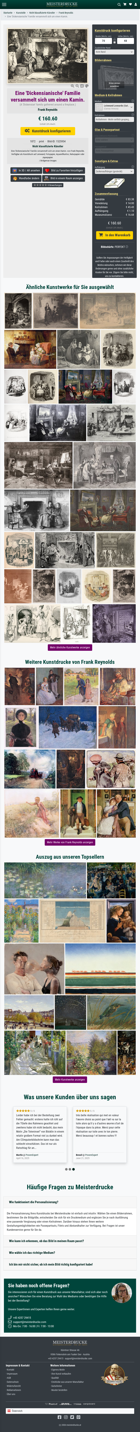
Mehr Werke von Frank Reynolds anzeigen (70, 842)
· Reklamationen (13, 1390)
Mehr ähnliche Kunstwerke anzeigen (70, 647)
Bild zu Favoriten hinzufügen (66, 170)
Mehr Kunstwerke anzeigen (70, 1079)
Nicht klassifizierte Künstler (42, 12)
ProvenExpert (32, 1155)
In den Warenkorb (116, 235)
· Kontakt (10, 1369)
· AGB (8, 1377)
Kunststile (21, 12)
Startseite (7, 12)
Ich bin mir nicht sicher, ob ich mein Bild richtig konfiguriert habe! (51, 1264)
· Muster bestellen (58, 1390)
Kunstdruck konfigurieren (50, 131)
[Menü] (4, 4)
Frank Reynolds (66, 12)
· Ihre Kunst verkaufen (60, 1373)
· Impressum (12, 1373)
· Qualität (54, 1377)
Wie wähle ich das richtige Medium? (32, 1253)
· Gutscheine (56, 1386)
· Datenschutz (12, 1382)
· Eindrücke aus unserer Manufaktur (67, 1382)
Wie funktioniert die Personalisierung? (33, 1202)
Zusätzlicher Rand (102, 48)
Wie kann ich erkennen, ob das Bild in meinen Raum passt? (46, 1241)
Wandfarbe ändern (28, 178)
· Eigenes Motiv (57, 1369)
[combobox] (114, 52)
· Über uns (10, 1394)
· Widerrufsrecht (13, 1386)
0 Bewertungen (54, 185)
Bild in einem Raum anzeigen (65, 178)
